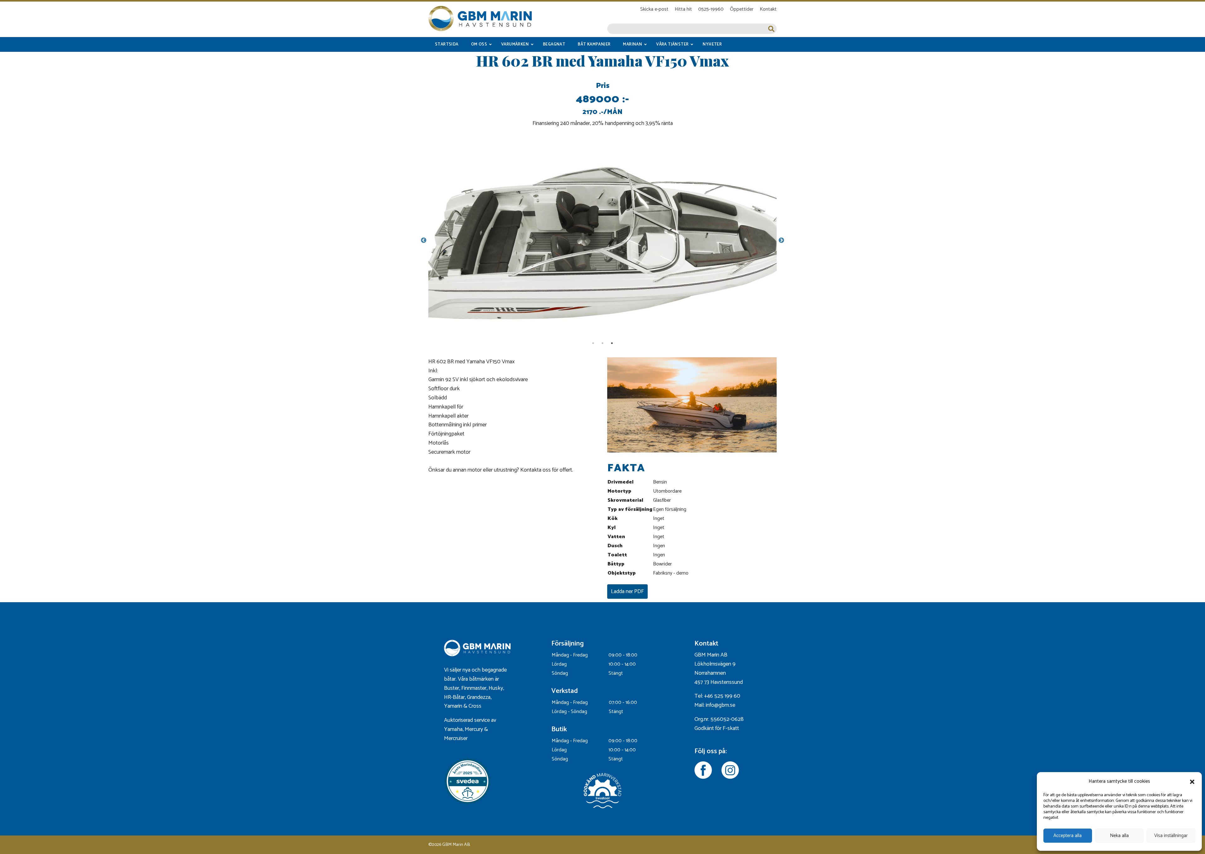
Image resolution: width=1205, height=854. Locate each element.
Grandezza (478, 697)
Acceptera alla (1067, 836)
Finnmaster (473, 688)
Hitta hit (683, 9)
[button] (1192, 782)
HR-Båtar (454, 697)
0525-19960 (711, 9)
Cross (476, 706)
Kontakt (768, 9)
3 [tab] (612, 343)
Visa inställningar (1171, 836)
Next (781, 240)
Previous (423, 240)
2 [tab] (602, 343)
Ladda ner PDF (627, 591)
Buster (451, 688)
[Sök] (771, 29)
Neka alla (1119, 836)
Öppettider (741, 9)
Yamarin (453, 706)
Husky (496, 688)
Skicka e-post (654, 9)
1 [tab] (593, 343)
